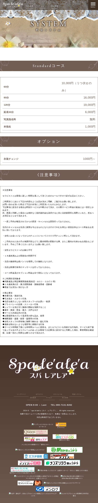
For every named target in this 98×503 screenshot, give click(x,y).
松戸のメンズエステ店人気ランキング (22, 473)
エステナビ (61, 427)
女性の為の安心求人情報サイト (72, 478)
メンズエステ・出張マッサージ (36, 478)
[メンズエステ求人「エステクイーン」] (36, 432)
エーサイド (42, 426)
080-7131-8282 (61, 405)
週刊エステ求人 (64, 440)
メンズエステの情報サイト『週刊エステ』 (36, 444)
